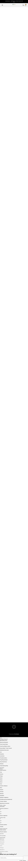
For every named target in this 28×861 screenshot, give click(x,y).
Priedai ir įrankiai (3, 801)
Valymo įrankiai (3, 829)
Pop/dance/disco (3, 757)
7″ (0, 809)
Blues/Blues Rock (3, 740)
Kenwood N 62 (4, 713)
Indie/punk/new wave (4, 750)
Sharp (1, 779)
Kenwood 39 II (17, 716)
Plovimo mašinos (3, 831)
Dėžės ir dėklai (3, 805)
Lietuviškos (2, 755)
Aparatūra (9, 9)
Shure (1, 781)
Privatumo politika (4, 851)
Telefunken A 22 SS (19, 585)
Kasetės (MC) (2, 837)
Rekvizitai (2, 842)
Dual (1, 772)
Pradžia (3, 9)
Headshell (2, 795)
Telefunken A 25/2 (5, 694)
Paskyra (2, 847)
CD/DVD (2, 833)
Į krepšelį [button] (12, 32)
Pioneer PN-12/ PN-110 (20, 366)
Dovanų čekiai (3, 835)
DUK (1, 845)
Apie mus (2, 838)
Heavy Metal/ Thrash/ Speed (6, 748)
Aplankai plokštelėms (4, 808)
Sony (1, 783)
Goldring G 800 (17, 148)
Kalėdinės (2, 754)
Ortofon (1, 774)
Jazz (1, 752)
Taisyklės (2, 843)
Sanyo (19, 34)
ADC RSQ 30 (4, 494)
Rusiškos (1, 763)
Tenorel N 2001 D (5, 148)
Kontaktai (2, 840)
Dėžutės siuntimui (3, 824)
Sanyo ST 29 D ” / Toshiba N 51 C (18, 37)
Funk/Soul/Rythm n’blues (5, 746)
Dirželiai (1, 791)
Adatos (15, 9)
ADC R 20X (17, 256)
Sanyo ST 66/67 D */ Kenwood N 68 (6, 367)
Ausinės (1, 789)
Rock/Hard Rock (3, 761)
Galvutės (1, 793)
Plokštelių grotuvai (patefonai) (6, 799)
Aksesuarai (2, 806)
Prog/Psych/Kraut (3, 759)
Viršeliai (1, 826)
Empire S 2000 (4, 476)
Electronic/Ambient (4, 742)
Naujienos (2, 849)
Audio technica (5, 34)
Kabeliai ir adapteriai (4, 797)
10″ (0, 811)
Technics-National (6, 35)
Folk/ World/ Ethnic (4, 744)
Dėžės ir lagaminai (3, 815)
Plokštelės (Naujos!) (4, 739)
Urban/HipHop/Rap (4, 765)
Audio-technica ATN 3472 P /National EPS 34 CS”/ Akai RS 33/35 (7, 38)
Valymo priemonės (3, 828)
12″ (0, 813)
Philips (1, 776)
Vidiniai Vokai (2, 817)
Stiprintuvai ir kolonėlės (4, 803)
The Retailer (16, 734)
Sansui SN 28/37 (18, 476)
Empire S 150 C (18, 694)
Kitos (10, 34)
